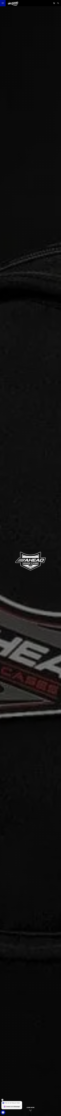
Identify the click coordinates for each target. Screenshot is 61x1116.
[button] (3, 3)
